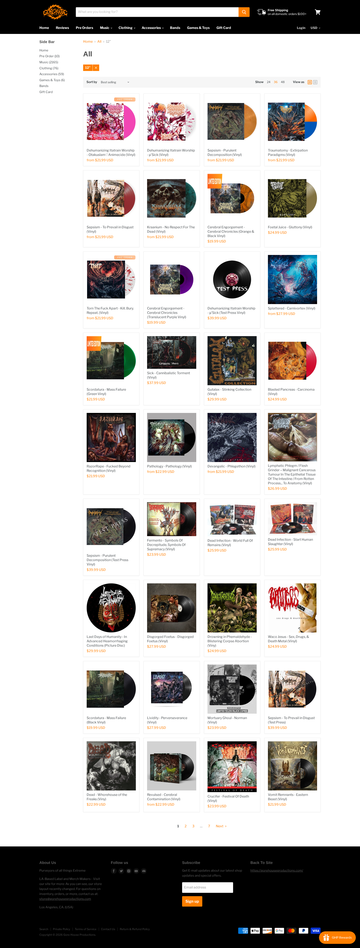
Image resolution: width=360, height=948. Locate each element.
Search (43, 929)
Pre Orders (84, 28)
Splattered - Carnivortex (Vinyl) (291, 308)
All (99, 41)
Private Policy (61, 929)
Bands (175, 28)
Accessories (151, 28)
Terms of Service (85, 929)
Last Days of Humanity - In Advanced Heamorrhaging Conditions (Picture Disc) (107, 641)
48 (283, 82)
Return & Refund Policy (135, 929)
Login (301, 28)
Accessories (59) (51, 74)
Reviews (62, 28)
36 (276, 82)
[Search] (244, 12)
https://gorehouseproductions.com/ (276, 870)
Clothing (126, 28)
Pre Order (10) (49, 56)
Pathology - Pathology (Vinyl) (169, 466)
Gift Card (223, 28)
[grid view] (310, 82)
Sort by (91, 82)
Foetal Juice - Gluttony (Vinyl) (290, 227)
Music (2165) (48, 62)
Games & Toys (198, 28)
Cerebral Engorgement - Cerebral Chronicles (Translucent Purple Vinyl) (166, 312)
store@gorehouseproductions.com (65, 899)
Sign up (192, 901)
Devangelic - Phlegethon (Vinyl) (232, 466)
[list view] (315, 82)
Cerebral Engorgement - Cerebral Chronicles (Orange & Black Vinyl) (231, 231)
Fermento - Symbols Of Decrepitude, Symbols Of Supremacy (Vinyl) (166, 544)
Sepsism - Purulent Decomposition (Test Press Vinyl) (107, 560)
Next (220, 826)
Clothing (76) (48, 68)
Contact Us (108, 929)
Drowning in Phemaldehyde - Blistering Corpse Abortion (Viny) (230, 641)
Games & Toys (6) (52, 80)
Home (44, 28)
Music (105, 28)
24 (268, 82)
